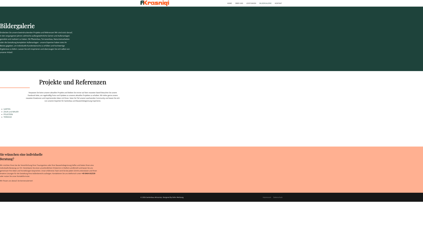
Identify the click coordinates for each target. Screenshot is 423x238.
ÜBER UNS (239, 3)
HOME (229, 3)
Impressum (267, 197)
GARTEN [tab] (7, 109)
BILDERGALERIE (265, 3)
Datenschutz (278, 197)
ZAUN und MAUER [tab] (11, 112)
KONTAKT (278, 3)
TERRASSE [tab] (8, 117)
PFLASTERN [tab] (8, 114)
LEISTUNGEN (251, 3)
